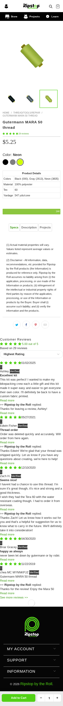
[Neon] (20, 162)
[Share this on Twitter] (17, 324)
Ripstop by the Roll (36, 684)
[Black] (5, 162)
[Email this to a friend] (45, 324)
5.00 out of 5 (30, 344)
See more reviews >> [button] (14, 597)
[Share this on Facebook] (26, 324)
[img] (10, 363)
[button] (10, 133)
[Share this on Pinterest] (36, 324)
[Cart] (57, 6)
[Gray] (13, 162)
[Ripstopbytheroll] (31, 6)
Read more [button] (7, 400)
